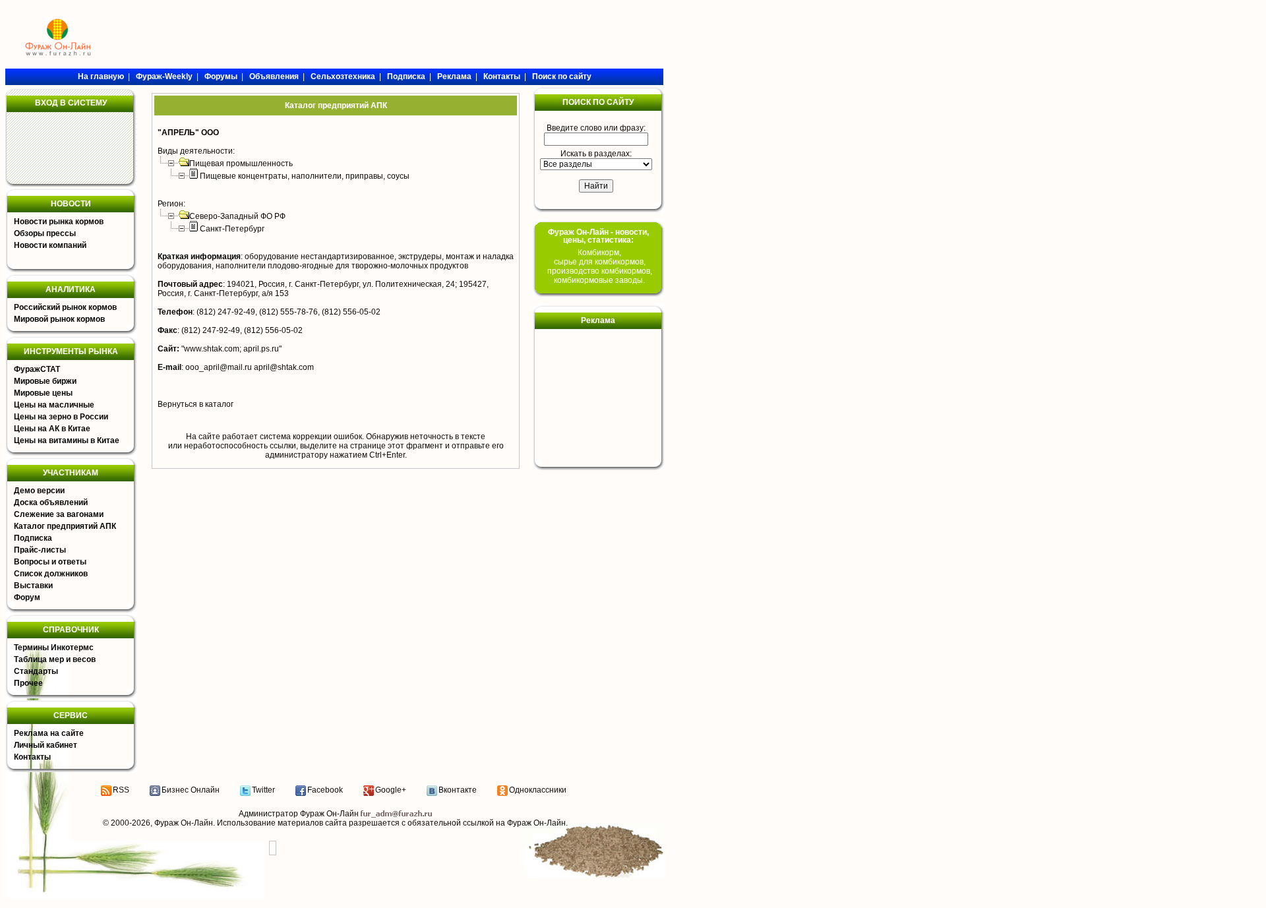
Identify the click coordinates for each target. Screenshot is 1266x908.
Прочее (28, 683)
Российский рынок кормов (65, 307)
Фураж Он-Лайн (183, 823)
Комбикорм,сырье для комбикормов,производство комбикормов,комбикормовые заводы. (599, 266)
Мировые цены (43, 393)
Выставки (33, 585)
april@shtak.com (284, 367)
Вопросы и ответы (50, 561)
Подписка (33, 538)
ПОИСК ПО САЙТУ (598, 102)
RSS (121, 790)
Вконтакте (457, 790)
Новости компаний (50, 245)
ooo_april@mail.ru (218, 367)
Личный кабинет (45, 745)
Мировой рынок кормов (59, 319)
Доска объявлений (51, 502)
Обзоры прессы (45, 233)
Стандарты (36, 671)
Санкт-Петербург (232, 228)
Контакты (32, 757)
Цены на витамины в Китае (66, 440)
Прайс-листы (40, 550)
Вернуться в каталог (195, 404)
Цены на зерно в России (61, 416)
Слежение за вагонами (59, 514)
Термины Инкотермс (54, 647)
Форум (27, 597)
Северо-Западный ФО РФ (237, 216)
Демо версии (39, 490)
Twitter (263, 790)
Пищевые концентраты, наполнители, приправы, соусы (304, 176)
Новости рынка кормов (59, 221)
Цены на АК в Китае (52, 428)
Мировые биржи (45, 381)
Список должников (51, 573)
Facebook (325, 790)
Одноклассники (537, 790)
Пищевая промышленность (241, 163)
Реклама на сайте (49, 733)
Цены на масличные (54, 404)
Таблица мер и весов (55, 659)
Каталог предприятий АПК (65, 526)
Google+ (390, 790)
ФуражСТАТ (37, 369)
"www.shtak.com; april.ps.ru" (231, 348)
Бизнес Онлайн (191, 790)
